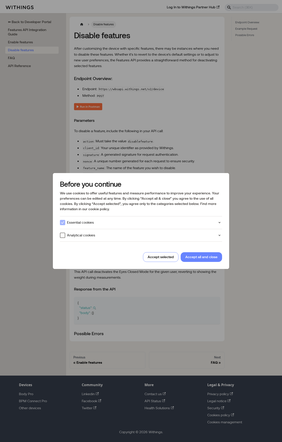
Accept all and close (201, 257)
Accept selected (161, 257)
